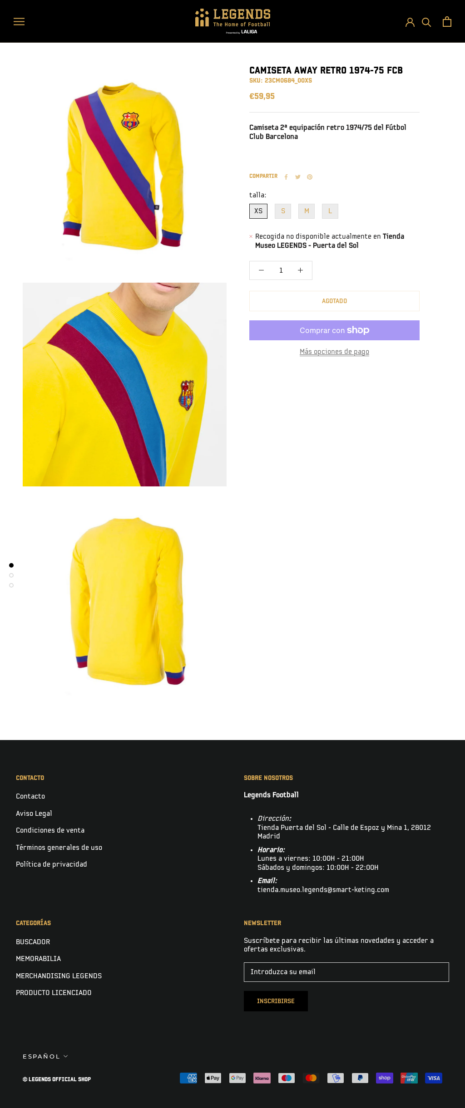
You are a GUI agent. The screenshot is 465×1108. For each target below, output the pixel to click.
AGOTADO (334, 301)
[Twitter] (298, 177)
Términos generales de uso (59, 848)
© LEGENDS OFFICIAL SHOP (57, 1080)
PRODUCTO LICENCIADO (54, 993)
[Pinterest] (309, 177)
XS (258, 211)
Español (41, 1056)
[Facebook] (286, 177)
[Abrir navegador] (19, 21)
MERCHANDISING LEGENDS (59, 976)
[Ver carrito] (447, 21)
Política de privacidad (51, 864)
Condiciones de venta (50, 830)
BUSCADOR (33, 942)
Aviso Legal (34, 814)
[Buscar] (426, 21)
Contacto (30, 796)
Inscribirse (276, 1001)
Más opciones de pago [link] (334, 352)
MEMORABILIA (38, 959)
